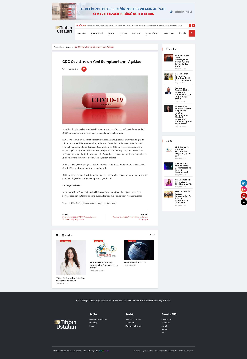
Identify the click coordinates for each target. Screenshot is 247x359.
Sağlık (111, 33)
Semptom (111, 203)
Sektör (123, 33)
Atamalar (129, 323)
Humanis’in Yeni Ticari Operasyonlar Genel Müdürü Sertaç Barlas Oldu (182, 60)
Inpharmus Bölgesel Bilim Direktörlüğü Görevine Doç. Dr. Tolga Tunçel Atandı (183, 93)
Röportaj (136, 33)
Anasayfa (82, 33)
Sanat (164, 326)
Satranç (165, 329)
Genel (68, 47)
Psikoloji (93, 323)
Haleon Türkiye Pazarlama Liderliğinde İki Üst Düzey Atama (183, 77)
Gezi (163, 332)
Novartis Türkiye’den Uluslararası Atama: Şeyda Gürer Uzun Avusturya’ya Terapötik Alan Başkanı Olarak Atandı (134, 25)
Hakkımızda (137, 351)
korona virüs (88, 203)
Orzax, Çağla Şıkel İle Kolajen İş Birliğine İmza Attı (183, 182)
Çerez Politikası (148, 351)
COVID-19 (75, 203)
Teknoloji (165, 323)
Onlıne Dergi (97, 33)
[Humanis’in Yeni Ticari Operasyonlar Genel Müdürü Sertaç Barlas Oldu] (168, 57)
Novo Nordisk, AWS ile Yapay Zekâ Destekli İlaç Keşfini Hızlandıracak (183, 167)
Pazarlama (166, 319)
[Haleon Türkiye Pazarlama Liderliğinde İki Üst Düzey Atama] (168, 76)
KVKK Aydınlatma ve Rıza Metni (166, 351)
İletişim (182, 33)
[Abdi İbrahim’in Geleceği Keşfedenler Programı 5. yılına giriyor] (168, 149)
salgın (100, 203)
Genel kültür (152, 33)
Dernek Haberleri (133, 326)
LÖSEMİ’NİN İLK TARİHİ (135, 263)
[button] (190, 25)
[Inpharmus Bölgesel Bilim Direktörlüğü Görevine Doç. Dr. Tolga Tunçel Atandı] (168, 90)
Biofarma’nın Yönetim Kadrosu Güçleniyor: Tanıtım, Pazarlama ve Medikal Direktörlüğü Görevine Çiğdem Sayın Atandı (183, 115)
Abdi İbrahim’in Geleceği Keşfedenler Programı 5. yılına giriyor (104, 265)
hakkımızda (169, 33)
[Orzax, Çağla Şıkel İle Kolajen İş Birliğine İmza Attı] (168, 182)
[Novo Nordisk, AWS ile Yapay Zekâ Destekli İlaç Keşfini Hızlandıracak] (168, 166)
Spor (91, 326)
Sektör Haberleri (133, 319)
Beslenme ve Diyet (98, 319)
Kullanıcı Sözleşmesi (186, 351)
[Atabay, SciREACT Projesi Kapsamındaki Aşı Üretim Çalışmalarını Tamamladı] (168, 194)
